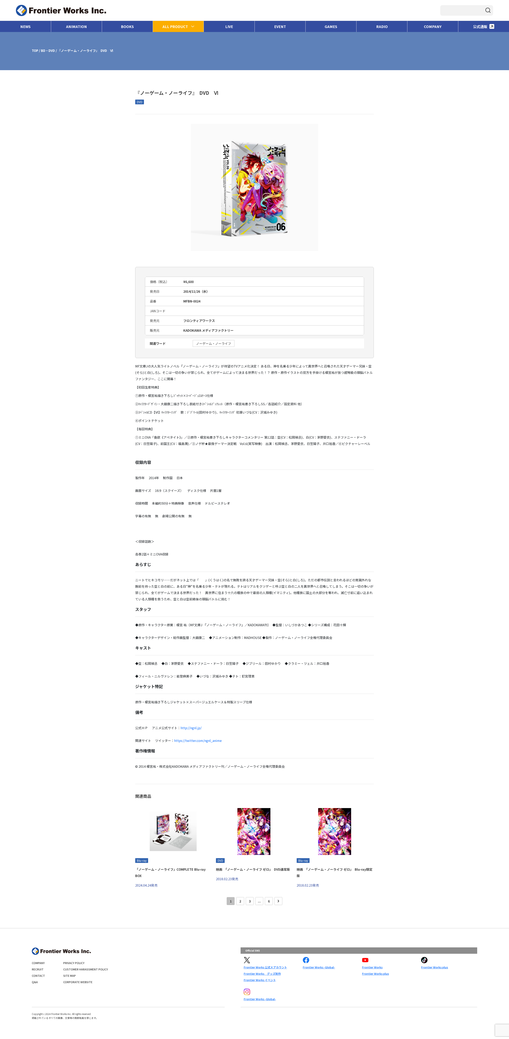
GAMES (331, 26)
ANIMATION (76, 26)
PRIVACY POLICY (74, 963)
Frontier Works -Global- (319, 967)
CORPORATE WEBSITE (77, 982)
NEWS (25, 26)
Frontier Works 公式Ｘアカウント (265, 967)
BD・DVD (48, 50)
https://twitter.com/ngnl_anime (198, 740)
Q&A (35, 982)
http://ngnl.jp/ (191, 727)
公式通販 (480, 26)
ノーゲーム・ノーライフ (213, 343)
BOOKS (127, 26)
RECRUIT (38, 969)
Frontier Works (372, 967)
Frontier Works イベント (260, 980)
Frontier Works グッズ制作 (262, 974)
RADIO (382, 26)
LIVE (229, 26)
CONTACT (38, 976)
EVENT (280, 26)
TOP (35, 50)
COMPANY (433, 26)
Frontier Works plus (375, 974)
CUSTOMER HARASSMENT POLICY (85, 969)
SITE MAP (69, 976)
